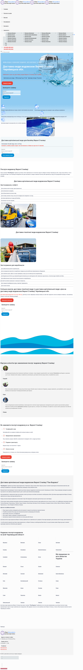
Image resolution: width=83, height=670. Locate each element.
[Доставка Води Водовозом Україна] (30, 4)
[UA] (38, 34)
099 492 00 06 (3, 647)
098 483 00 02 (3, 649)
